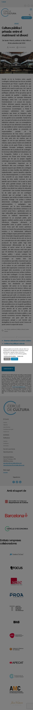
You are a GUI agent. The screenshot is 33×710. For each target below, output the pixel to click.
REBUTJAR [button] (7, 359)
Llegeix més (20, 356)
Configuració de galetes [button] (10, 356)
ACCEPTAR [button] (14, 359)
